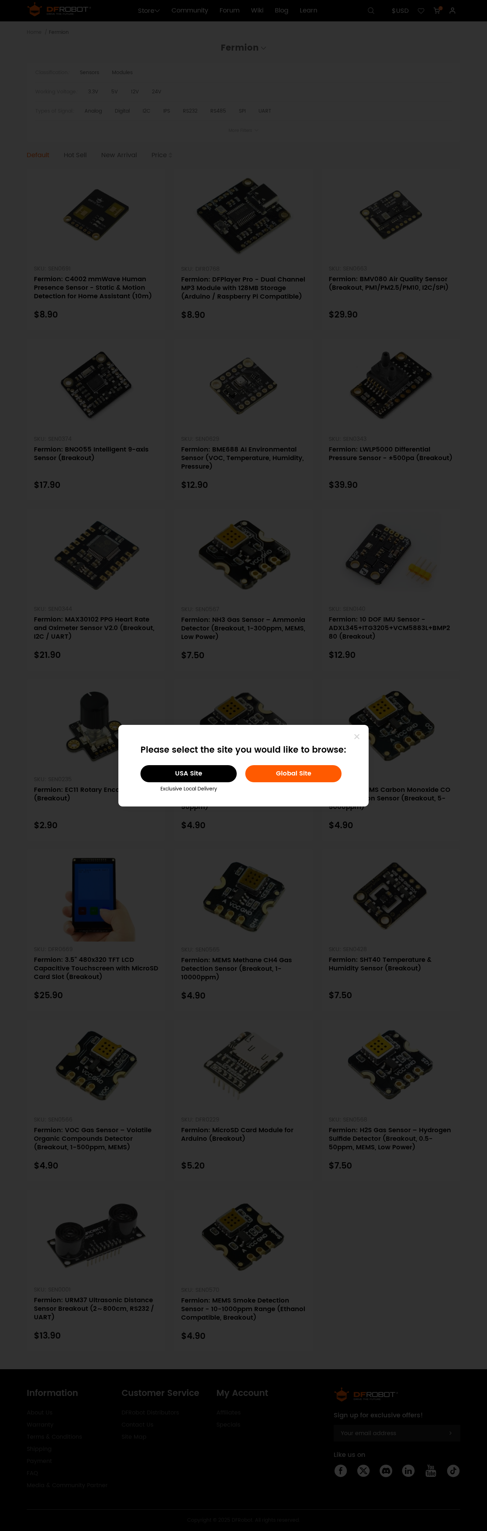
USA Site (188, 773)
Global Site (293, 773)
